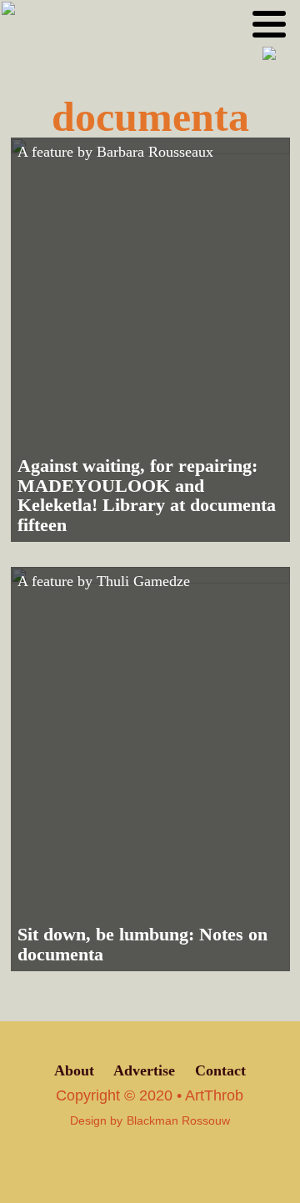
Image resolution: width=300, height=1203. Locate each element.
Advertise (144, 1070)
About (74, 1070)
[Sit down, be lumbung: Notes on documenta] (150, 769)
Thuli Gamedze (143, 581)
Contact (220, 1070)
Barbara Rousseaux (155, 151)
